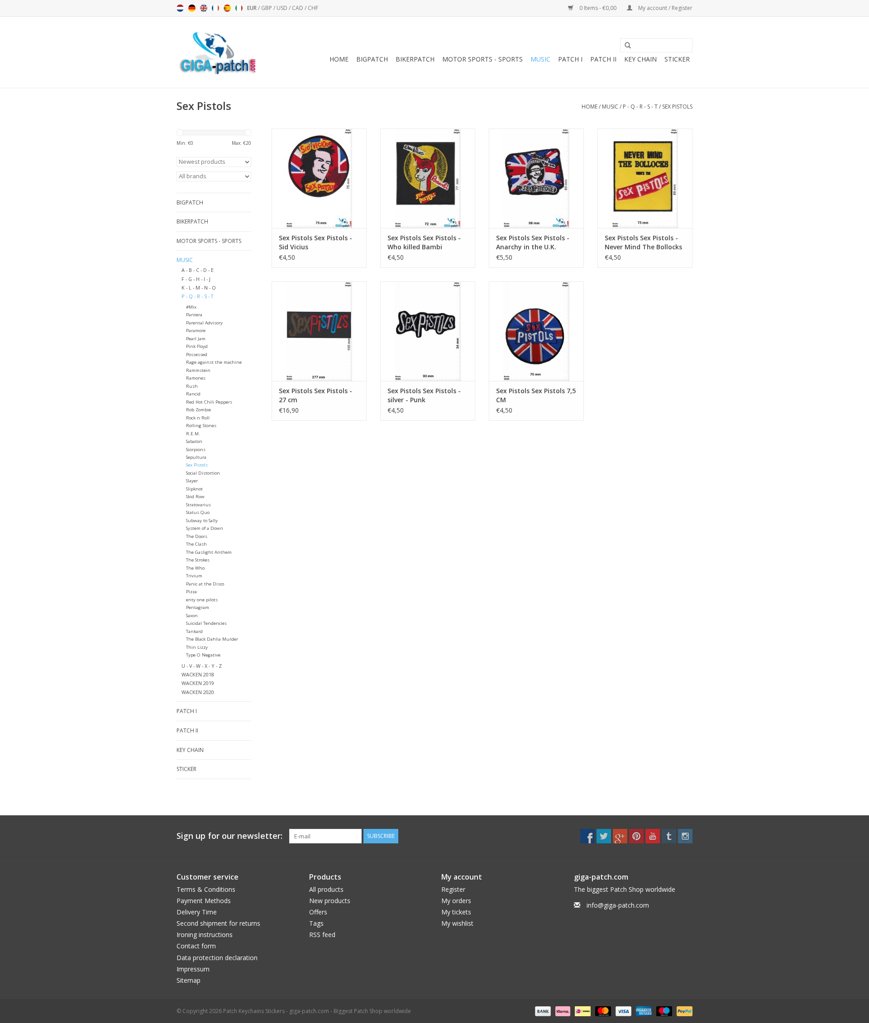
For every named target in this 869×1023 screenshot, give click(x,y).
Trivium (194, 576)
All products (326, 889)
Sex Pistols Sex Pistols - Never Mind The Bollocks (643, 242)
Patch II (603, 59)
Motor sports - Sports (482, 59)
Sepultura (196, 457)
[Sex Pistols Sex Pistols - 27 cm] (319, 331)
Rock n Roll (198, 418)
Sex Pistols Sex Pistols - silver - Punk (424, 395)
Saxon (192, 616)
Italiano (239, 8)
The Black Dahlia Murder (212, 639)
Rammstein (198, 370)
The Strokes (198, 560)
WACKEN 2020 (197, 692)
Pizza (191, 592)
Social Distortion (203, 473)
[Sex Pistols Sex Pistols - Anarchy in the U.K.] (536, 178)
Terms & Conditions (206, 889)
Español (227, 8)
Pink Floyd (197, 346)
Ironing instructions (205, 934)
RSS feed (322, 934)
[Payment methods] (542, 1010)
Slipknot (194, 489)
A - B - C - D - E (197, 269)
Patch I (570, 59)
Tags (316, 923)
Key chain (640, 59)
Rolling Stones (201, 425)
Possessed (196, 354)
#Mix (191, 307)
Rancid (193, 394)
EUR (252, 8)
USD (283, 8)
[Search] (624, 45)
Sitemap (189, 980)
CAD (298, 8)
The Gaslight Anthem (209, 552)
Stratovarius (198, 505)
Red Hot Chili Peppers (209, 402)
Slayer (192, 481)
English (203, 8)
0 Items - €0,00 (598, 8)
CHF (313, 8)
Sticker (677, 59)
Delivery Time (197, 912)
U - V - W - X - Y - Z (201, 665)
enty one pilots (202, 600)
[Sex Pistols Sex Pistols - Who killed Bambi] (427, 178)
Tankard (194, 631)
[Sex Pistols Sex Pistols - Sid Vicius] (319, 178)
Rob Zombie (198, 410)
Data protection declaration (217, 957)
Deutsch (192, 8)
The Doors (196, 536)
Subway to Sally (202, 520)
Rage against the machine (214, 362)
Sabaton (194, 441)
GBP (267, 8)
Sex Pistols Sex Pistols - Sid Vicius (315, 242)
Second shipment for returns (218, 923)
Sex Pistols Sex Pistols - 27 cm (315, 395)
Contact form (196, 946)
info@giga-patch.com (618, 905)
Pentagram (197, 607)
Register (453, 889)
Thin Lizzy (197, 647)
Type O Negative (203, 655)
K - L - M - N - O (198, 287)
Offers (318, 912)
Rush (192, 386)
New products (329, 900)
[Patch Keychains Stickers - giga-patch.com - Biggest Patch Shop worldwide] (217, 52)
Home (339, 59)
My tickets (456, 912)
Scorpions (195, 449)
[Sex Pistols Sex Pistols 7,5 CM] (536, 331)
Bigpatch (372, 59)
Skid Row (195, 497)
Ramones (195, 378)
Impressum (193, 969)
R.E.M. (193, 434)
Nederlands (180, 8)
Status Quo (198, 512)
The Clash (196, 544)
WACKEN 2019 (197, 683)
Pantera (194, 315)
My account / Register (664, 8)
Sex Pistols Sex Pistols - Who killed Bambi (424, 242)
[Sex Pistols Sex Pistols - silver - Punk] (427, 331)
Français (215, 8)
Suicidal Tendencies (206, 623)
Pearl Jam (195, 339)
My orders (456, 900)
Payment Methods (204, 900)
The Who (195, 568)
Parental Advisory (204, 323)
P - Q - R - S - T (640, 106)
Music (540, 59)
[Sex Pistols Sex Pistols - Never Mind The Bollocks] (644, 178)
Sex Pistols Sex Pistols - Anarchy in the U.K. (532, 242)
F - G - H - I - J (195, 279)
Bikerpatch (415, 59)
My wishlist (457, 923)
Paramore (195, 330)
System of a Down (204, 528)
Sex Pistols (677, 106)
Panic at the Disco (205, 584)
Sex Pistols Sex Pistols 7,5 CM (536, 395)
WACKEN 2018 (197, 674)
